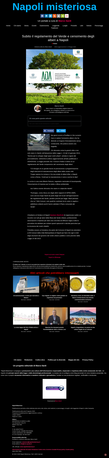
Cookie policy (70, 449)
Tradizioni (54, 28)
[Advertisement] (54, 346)
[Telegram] (50, 16)
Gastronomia (44, 26)
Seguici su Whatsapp (55, 257)
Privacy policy (61, 449)
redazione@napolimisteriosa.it (31, 442)
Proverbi (74, 26)
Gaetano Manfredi (56, 215)
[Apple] (58, 16)
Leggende (55, 26)
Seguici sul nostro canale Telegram (54, 254)
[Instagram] (67, 16)
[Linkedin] (46, 16)
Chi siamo (17, 26)
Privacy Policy (87, 360)
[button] (48, 130)
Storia (26, 26)
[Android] (63, 16)
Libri (81, 26)
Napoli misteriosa (54, 6)
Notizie (88, 26)
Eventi (34, 26)
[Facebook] (42, 16)
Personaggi (99, 26)
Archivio (48, 449)
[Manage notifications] (105, 455)
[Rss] (54, 16)
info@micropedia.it (26, 444)
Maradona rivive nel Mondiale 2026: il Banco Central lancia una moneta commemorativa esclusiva (83, 297)
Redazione (28, 360)
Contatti (54, 449)
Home (8, 26)
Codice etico (40, 360)
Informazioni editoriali (18, 449)
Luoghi (65, 26)
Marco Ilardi (64, 21)
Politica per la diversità (56, 360)
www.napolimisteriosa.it (27, 446)
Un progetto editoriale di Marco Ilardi (29, 366)
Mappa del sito (73, 360)
